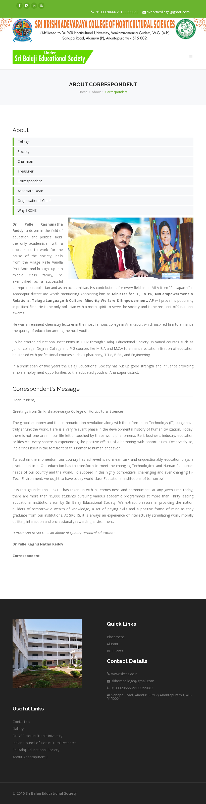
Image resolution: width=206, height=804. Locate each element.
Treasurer (25, 171)
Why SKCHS (27, 210)
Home (83, 92)
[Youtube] (41, 6)
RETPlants (115, 651)
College (24, 141)
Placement (115, 636)
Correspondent (30, 181)
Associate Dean (30, 190)
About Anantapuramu (30, 756)
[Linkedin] (34, 6)
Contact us (21, 721)
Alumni (112, 644)
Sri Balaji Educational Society (36, 749)
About (96, 92)
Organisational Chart (34, 200)
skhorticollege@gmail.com (168, 12)
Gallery (18, 728)
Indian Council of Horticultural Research (45, 742)
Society (23, 151)
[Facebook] (19, 6)
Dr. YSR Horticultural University (37, 735)
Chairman (25, 161)
